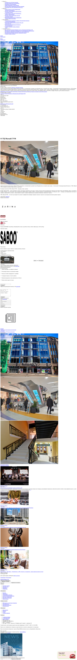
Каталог (2, 583)
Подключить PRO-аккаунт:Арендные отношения (5, 581)
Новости (12, 10)
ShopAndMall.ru (23, 631)
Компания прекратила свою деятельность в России (11, 277)
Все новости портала (4, 464)
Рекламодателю (15, 32)
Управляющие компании (7, 594)
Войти (1, 35)
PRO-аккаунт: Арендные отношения (19, 30)
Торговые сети (11, 2)
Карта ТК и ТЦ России (7, 597)
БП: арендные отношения (19, 29)
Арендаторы (15, 91)
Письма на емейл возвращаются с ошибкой (10, 273)
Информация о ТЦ (4, 91)
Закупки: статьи (12, 16)
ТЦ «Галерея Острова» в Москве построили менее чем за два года (13, 527)
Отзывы (10, 33)
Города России (5, 598)
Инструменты (3, 590)
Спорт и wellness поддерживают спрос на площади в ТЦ (11, 487)
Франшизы (10, 4)
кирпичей (17, 266)
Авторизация (3, 577)
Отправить (3, 285)
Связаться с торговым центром (17, 87)
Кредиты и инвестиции (7, 596)
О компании (10, 91)
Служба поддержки (6, 617)
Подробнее (64, 655)
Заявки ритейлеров (12, 5)
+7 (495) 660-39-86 (6, 618)
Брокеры (4, 592)
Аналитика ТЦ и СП (14, 7)
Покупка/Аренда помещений (14, 6)
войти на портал (16, 575)
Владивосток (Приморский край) (6, 103)
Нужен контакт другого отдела (8, 280)
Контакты (29, 91)
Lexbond (8, 632)
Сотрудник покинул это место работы (9, 275)
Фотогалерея (44, 91)
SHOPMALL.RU (4, 579)
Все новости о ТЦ (3, 331)
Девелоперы (5, 593)
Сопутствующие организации (8, 595)
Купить (60, 655)
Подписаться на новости (16, 582)
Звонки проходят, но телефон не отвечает (10, 269)
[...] (30, 489)
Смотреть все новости (4, 465)
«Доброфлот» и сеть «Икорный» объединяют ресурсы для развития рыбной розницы (16, 507)
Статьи (13, 14)
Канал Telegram (6, 619)
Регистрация (2, 36)
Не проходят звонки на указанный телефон (10, 271)
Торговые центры (12, 3)
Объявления (5, 588)
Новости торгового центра (36, 91)
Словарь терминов (6, 613)
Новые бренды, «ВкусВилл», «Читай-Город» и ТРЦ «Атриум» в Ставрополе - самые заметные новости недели (21, 571)
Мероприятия (13, 18)
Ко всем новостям (11, 331)
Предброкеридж (17, 31)
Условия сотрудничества (22, 91)
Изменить (7, 196)
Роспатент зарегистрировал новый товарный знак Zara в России (12, 549)
